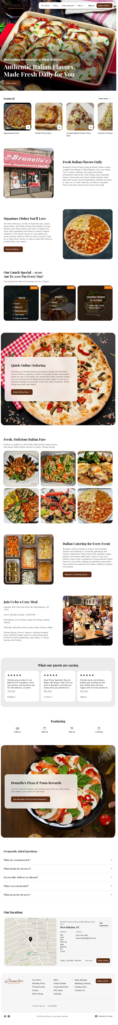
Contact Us (80, 990)
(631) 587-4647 (82, 935)
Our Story (45, 5)
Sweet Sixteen (60, 983)
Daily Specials (68, 5)
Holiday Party (81, 987)
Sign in (91, 5)
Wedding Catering (82, 983)
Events (35, 990)
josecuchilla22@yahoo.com (86, 938)
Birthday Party (38, 983)
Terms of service (38, 1006)
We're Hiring (37, 994)
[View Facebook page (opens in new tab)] (5, 1016)
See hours (89, 961)
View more (11, 691)
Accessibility (52, 1006)
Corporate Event (61, 987)
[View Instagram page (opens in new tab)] (8, 1016)
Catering (57, 994)
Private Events (38, 987)
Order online (103, 960)
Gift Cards (58, 990)
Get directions (104, 924)
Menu (55, 5)
